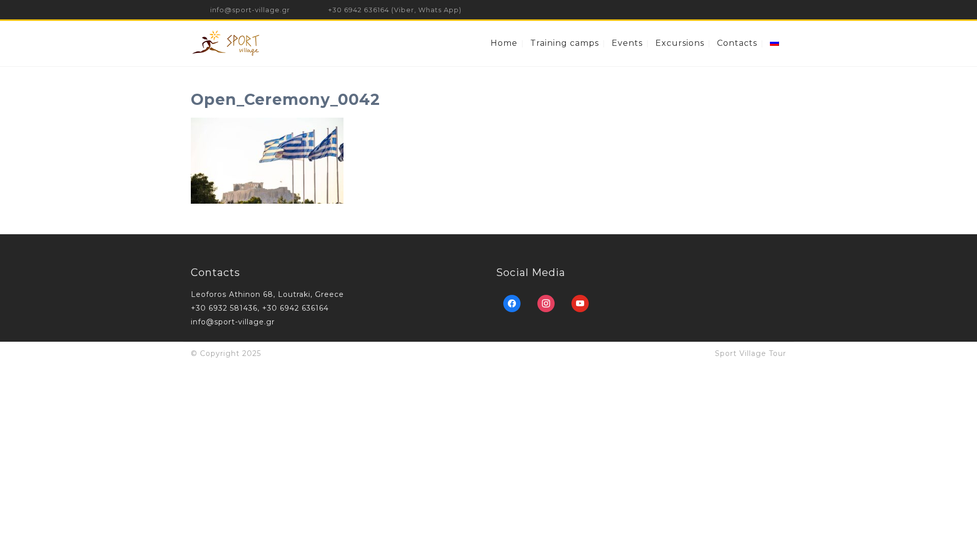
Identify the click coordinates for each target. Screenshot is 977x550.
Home (504, 43)
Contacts (737, 43)
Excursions (679, 43)
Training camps (564, 43)
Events (627, 43)
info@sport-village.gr (250, 10)
